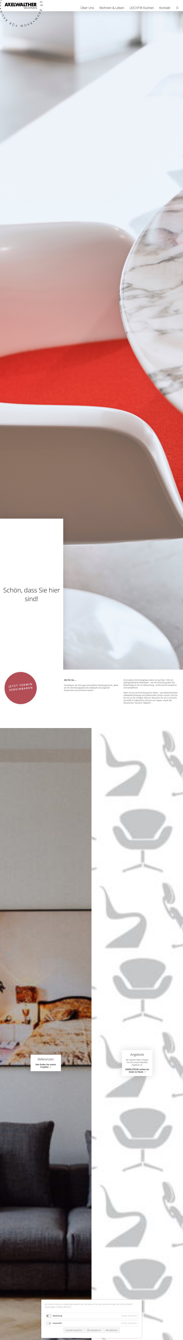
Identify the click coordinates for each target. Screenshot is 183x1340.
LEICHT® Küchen (142, 7)
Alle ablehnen (112, 1330)
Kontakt (164, 7)
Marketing (57, 1315)
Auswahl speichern (74, 1330)
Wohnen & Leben (111, 7)
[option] (91, 340)
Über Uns (87, 7)
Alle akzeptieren (94, 1330)
